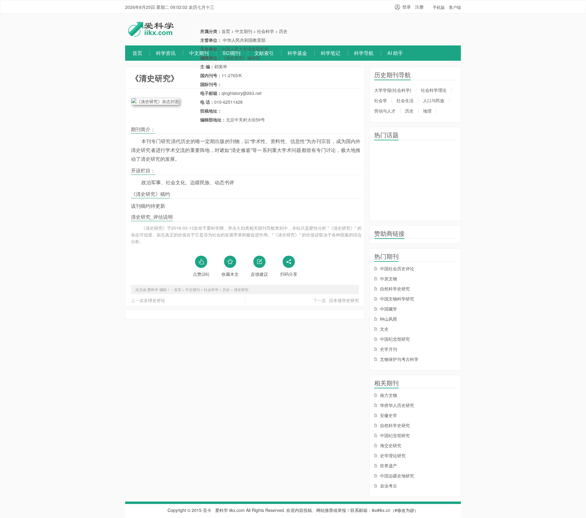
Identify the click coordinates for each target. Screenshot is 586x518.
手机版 (439, 7)
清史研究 (241, 289)
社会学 (380, 100)
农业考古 (388, 486)
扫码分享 (288, 274)
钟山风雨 (388, 319)
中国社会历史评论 (396, 268)
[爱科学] (151, 35)
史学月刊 (388, 349)
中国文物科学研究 (396, 299)
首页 (137, 53)
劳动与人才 (385, 110)
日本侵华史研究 (344, 300)
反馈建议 (259, 274)
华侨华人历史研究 (396, 405)
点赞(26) (201, 274)
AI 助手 (395, 53)
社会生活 (405, 100)
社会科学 (265, 31)
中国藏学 (388, 309)
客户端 (455, 7)
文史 (384, 329)
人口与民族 (433, 100)
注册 (419, 7)
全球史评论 (154, 300)
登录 (406, 7)
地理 (427, 110)
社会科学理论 (434, 90)
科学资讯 (165, 53)
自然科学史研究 (394, 289)
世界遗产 (388, 465)
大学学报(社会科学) (392, 90)
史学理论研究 (392, 455)
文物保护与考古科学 (398, 359)
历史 (283, 31)
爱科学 (221, 510)
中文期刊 (199, 53)
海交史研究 (390, 445)
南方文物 (388, 395)
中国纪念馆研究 (394, 339)
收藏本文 (230, 274)
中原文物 (388, 278)
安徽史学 (388, 415)
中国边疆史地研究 (396, 476)
